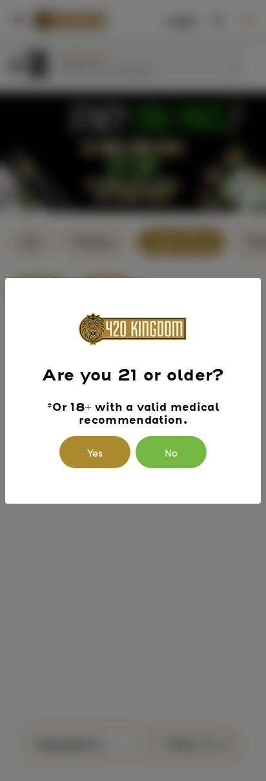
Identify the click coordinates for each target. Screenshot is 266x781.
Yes (95, 452)
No (171, 452)
